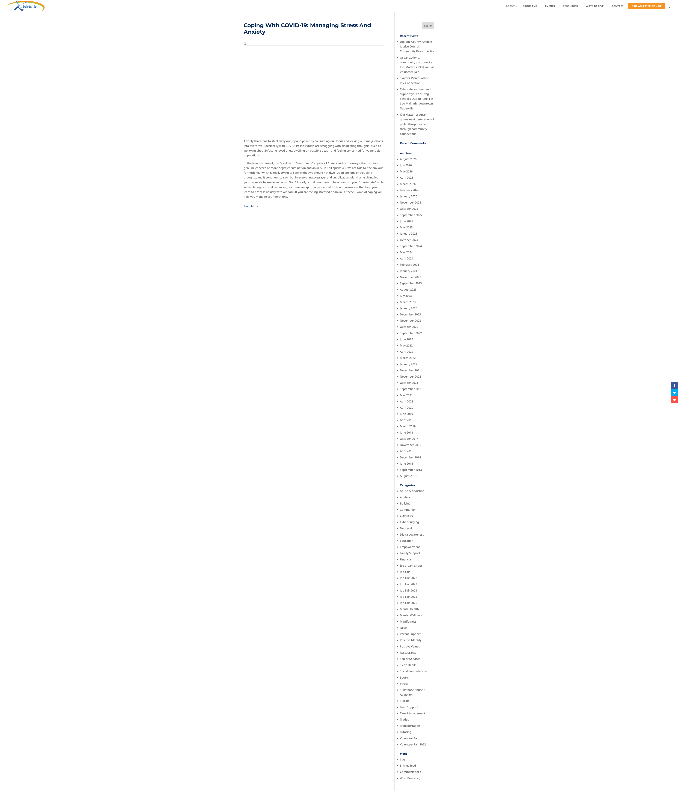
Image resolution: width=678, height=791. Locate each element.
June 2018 (406, 432)
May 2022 (406, 345)
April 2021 (406, 401)
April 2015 (406, 451)
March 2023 (408, 302)
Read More (251, 206)
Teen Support (409, 707)
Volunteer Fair (409, 738)
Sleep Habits (408, 665)
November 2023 (410, 277)
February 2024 (409, 265)
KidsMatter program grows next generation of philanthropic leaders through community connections (417, 124)
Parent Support (410, 634)
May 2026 (406, 171)
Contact (617, 6)
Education (406, 541)
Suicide (404, 701)
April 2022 (406, 352)
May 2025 (406, 227)
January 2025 (408, 233)
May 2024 (406, 252)
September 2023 (411, 283)
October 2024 (409, 240)
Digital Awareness (412, 534)
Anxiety (405, 497)
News (403, 628)
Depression (407, 528)
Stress (404, 684)
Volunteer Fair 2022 (413, 744)
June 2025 (406, 221)
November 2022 (410, 321)
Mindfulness (408, 621)
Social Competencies (413, 671)
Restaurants (408, 653)
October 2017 (409, 439)
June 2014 (406, 463)
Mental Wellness (411, 615)
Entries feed (408, 766)
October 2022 (409, 327)
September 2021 (411, 389)
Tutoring (405, 732)
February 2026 (409, 190)
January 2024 (408, 271)
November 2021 (410, 376)
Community (407, 510)
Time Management (412, 713)
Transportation (410, 726)
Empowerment (410, 547)
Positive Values (410, 646)
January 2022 (408, 364)
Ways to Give (595, 6)
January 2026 (408, 196)
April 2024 (406, 258)
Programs (530, 6)
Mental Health (409, 609)
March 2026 (408, 184)
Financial (406, 559)
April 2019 (406, 420)
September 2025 (411, 215)
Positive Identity (410, 640)
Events (550, 6)
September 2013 (411, 470)
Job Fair (405, 572)
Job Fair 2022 (408, 578)
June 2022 (406, 339)
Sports (404, 677)
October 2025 (409, 209)
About (510, 6)
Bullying (405, 503)
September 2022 (411, 333)
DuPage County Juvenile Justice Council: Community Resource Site (417, 46)
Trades (404, 719)
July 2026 (406, 165)
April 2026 (406, 178)
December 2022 (410, 314)
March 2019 (408, 426)
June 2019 (406, 414)
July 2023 (406, 296)
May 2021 (406, 395)
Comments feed (410, 772)
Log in (404, 759)
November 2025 (410, 202)
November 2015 (410, 445)
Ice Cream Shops (411, 566)
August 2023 (408, 289)
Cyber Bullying (409, 522)
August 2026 (408, 159)
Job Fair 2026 (408, 603)
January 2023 (408, 308)
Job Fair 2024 (408, 590)
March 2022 (408, 358)
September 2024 (411, 246)
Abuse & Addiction (412, 491)
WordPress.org (410, 778)
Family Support (410, 553)
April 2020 (406, 408)
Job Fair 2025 (408, 597)
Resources (570, 6)
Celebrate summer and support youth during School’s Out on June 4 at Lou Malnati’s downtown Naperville (416, 98)
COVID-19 (406, 516)
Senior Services (410, 659)
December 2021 (410, 370)
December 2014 (410, 457)
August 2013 (408, 476)
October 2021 (409, 383)
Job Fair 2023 (408, 584)
